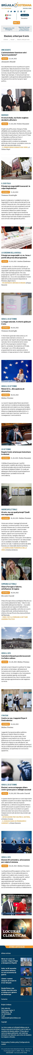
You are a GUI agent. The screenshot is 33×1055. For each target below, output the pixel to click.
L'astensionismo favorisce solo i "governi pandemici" (14, 53)
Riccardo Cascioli (7, 596)
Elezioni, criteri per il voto (23, 39)
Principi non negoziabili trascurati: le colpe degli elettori (15, 187)
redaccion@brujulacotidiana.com (11, 1018)
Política (5, 58)
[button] (16, 22)
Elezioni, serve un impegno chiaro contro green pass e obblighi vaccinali (16, 788)
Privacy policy (5, 1042)
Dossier (12, 39)
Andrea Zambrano (23, 261)
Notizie (9, 15)
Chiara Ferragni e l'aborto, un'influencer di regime (11, 588)
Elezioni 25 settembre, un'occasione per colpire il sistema (15, 861)
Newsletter (24, 18)
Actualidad (6, 518)
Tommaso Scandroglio (9, 195)
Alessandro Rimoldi (8, 62)
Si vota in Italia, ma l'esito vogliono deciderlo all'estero (14, 119)
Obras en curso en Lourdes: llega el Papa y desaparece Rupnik (9, 961)
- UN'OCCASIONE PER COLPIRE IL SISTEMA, (15, 817)
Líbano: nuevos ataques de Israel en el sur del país (8, 981)
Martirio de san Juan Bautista (24, 28)
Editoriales (6, 192)
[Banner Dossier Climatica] (16, 929)
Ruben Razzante (23, 124)
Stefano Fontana (7, 398)
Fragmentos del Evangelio (8, 29)
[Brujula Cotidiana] (16, 5)
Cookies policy (14, 1042)
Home (6, 39)
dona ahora (25, 15)
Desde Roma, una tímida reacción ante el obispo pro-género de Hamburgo (9, 991)
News (9, 18)
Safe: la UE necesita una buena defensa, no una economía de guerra (8, 971)
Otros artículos (17, 946)
